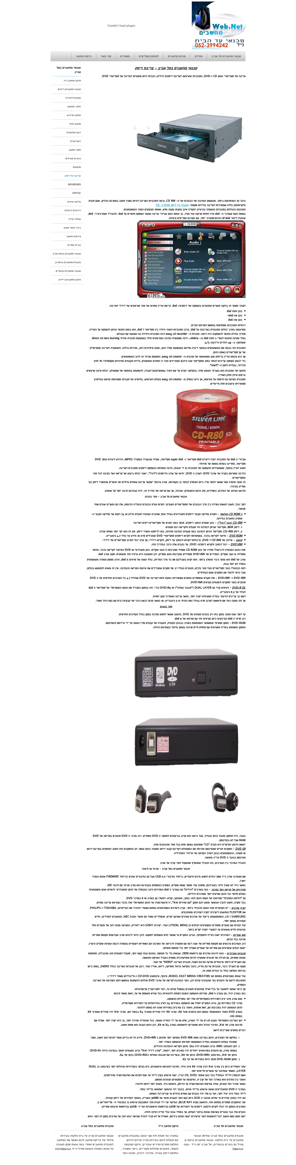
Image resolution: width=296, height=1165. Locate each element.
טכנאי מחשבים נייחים (69, 89)
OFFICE (76, 193)
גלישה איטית (74, 201)
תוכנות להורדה (73, 98)
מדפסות (77, 167)
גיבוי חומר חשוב (72, 227)
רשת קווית (75, 141)
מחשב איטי (75, 124)
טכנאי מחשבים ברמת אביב (67, 253)
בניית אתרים (74, 245)
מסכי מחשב (75, 149)
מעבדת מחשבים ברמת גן (68, 262)
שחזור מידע (74, 219)
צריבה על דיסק (73, 175)
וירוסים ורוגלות (73, 210)
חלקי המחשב (74, 106)
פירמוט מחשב (74, 236)
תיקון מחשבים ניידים (70, 279)
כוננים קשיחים (73, 158)
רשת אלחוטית (74, 132)
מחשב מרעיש (74, 115)
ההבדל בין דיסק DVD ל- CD (172, 205)
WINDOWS (74, 184)
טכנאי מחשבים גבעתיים (68, 271)
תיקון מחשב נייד (72, 80)
